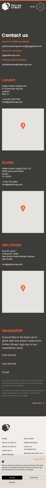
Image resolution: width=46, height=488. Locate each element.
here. (26, 395)
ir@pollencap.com (11, 55)
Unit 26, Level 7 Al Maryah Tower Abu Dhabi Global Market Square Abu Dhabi (18, 255)
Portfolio (7, 450)
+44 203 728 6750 (11, 99)
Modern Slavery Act (34, 453)
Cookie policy (38, 459)
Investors (29, 439)
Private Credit (9, 447)
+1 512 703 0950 (10, 181)
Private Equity (9, 443)
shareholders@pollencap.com (17, 64)
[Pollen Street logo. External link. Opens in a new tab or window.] (3, 461)
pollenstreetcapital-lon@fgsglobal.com (22, 46)
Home (4, 439)
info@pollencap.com (12, 102)
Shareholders (31, 443)
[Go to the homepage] (11, 7)
